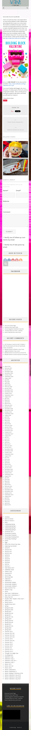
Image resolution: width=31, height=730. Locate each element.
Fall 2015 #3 (8, 551)
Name (5, 190)
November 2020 (9, 373)
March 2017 (8, 444)
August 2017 (8, 435)
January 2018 (8, 427)
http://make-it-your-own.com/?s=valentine (16, 38)
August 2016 (8, 456)
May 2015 (7, 481)
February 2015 (8, 486)
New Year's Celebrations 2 (12, 595)
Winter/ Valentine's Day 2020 (13, 677)
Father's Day (8, 571)
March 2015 (8, 484)
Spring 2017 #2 (9, 617)
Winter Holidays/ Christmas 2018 (14, 673)
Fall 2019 (7, 560)
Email (18, 190)
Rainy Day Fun (9, 597)
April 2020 (7, 383)
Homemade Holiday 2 (11, 584)
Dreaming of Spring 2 (11, 535)
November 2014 (9, 491)
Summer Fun (8, 648)
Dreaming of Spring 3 (11, 539)
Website (6, 201)
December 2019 (9, 390)
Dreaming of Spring (10, 533)
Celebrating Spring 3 (10, 528)
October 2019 (8, 393)
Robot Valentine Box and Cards (13, 332)
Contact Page (12, 727)
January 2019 (8, 407)
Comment (6, 212)
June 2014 (7, 500)
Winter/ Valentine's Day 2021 (13, 679)
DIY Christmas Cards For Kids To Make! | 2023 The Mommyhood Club (14, 345)
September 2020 (9, 376)
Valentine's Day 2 (9, 659)
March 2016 (8, 464)
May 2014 (7, 501)
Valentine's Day (9, 657)
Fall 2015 (7, 548)
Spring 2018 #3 (9, 622)
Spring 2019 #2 (9, 626)
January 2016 (8, 467)
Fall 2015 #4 (8, 553)
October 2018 (8, 412)
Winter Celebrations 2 (11, 671)
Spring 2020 (8, 628)
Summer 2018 (9, 644)
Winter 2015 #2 (9, 666)
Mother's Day (8, 589)
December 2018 (9, 408)
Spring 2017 (8, 615)
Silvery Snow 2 (9, 602)
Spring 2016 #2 (9, 613)
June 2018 (7, 419)
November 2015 (9, 471)
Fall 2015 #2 (8, 549)
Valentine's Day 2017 (10, 660)
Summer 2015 (9, 631)
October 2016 (8, 452)
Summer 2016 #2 (9, 640)
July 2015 (7, 478)
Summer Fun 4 (9, 651)
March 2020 (8, 385)
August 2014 (8, 496)
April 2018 (7, 422)
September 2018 (9, 413)
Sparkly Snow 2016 (10, 604)
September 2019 (9, 395)
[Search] (27, 7)
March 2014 (8, 505)
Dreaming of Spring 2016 (12, 537)
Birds (6, 522)
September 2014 (9, 494)
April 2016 (7, 462)
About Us (19, 727)
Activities (7, 517)
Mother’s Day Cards (19, 349)
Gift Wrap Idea (9, 577)
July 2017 (7, 437)
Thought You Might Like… (12, 653)
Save (6, 100)
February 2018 (8, 425)
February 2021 (8, 368)
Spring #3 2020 (9, 609)
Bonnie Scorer (11, 153)
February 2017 (8, 446)
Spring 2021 (8, 629)
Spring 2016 (8, 611)
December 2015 (9, 469)
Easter (6, 540)
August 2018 (8, 415)
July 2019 (7, 398)
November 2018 (9, 410)
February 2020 (8, 386)
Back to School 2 (9, 520)
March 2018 (8, 424)
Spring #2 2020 (9, 608)
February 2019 (8, 405)
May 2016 (7, 461)
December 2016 (9, 449)
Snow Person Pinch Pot (20, 352)
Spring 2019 (8, 624)
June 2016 (7, 459)
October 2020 (8, 375)
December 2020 (9, 371)
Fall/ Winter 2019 (9, 568)
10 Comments (16, 155)
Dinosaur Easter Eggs (10, 325)
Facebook (15, 271)
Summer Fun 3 (9, 649)
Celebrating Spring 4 (10, 529)
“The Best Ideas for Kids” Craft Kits (14, 330)
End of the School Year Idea (12, 544)
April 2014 (7, 503)
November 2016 (9, 451)
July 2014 (7, 498)
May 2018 (7, 420)
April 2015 (7, 483)
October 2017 (8, 432)
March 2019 (8, 403)
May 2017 (7, 440)
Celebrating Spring (10, 524)
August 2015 (8, 476)
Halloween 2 (8, 580)
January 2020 (8, 388)
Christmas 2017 (9, 531)
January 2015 (8, 488)
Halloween (8, 579)
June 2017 (7, 439)
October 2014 (8, 493)
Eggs (6, 542)
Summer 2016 (9, 639)
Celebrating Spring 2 (10, 526)
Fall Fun (7, 564)
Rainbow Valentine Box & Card (15, 130)
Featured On (8, 573)
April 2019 (7, 402)
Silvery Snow (8, 600)
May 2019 (7, 400)
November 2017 (9, 430)
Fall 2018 (7, 559)
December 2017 (9, 429)
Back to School (9, 519)
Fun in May (8, 575)
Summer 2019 (9, 646)
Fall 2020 (7, 562)
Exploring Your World (10, 546)
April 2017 (7, 442)
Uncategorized (9, 655)
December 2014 (9, 489)
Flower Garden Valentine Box (15, 122)
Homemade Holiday (10, 582)
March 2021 (8, 366)
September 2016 (9, 454)
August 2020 (8, 378)
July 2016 (7, 457)
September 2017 (9, 434)
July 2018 (7, 417)
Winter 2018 (8, 668)
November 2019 (9, 392)
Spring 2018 (8, 619)
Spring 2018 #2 (9, 620)
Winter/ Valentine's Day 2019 (13, 675)
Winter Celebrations (10, 669)
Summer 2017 (9, 642)
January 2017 (8, 447)
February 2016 (8, 466)
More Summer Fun (10, 588)
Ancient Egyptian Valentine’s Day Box (14, 329)
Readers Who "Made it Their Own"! (14, 599)
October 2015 (8, 473)
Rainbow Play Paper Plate (11, 327)
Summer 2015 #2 (9, 633)
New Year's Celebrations (11, 593)
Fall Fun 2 (7, 566)
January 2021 (8, 370)
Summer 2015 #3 (9, 635)
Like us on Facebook (15, 706)
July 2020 (7, 380)
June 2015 (7, 479)
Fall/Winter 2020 (9, 569)
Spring (6, 606)
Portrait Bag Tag (15, 151)
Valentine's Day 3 (9, 662)
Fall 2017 (7, 557)
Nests (6, 591)
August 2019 (8, 397)
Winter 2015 (8, 664)
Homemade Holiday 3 (11, 586)
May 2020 (7, 381)
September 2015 (9, 474)
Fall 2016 (7, 555)
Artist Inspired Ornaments (20, 354)
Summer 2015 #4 (9, 637)
